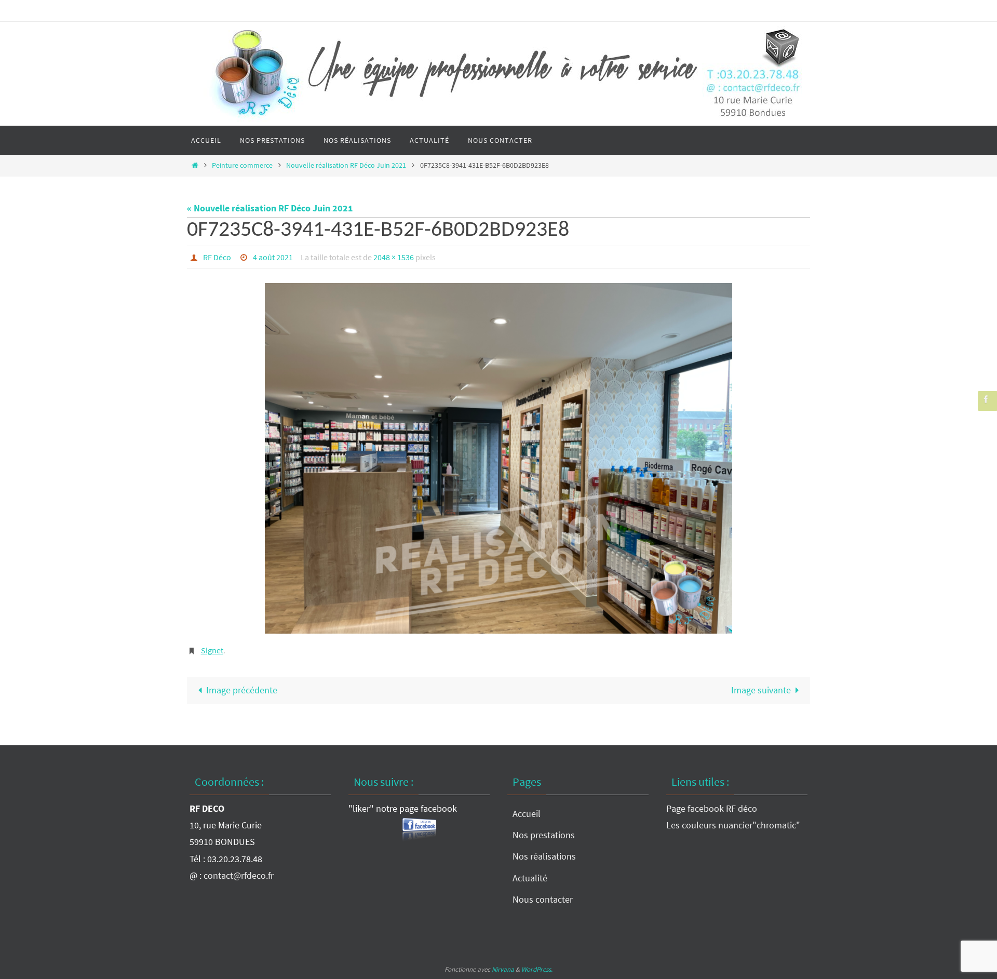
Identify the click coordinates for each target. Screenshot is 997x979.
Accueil (527, 814)
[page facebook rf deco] (986, 399)
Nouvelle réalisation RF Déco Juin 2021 (346, 165)
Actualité (530, 878)
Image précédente (241, 690)
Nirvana (503, 969)
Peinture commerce (242, 165)
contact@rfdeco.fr (239, 875)
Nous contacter (543, 899)
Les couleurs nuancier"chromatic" (733, 825)
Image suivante (761, 690)
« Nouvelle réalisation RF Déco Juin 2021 (270, 208)
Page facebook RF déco (711, 808)
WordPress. (537, 969)
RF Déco (217, 257)
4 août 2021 (273, 257)
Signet (212, 650)
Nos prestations (544, 835)
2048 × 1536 (393, 257)
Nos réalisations (544, 856)
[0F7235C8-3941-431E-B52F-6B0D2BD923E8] (498, 458)
